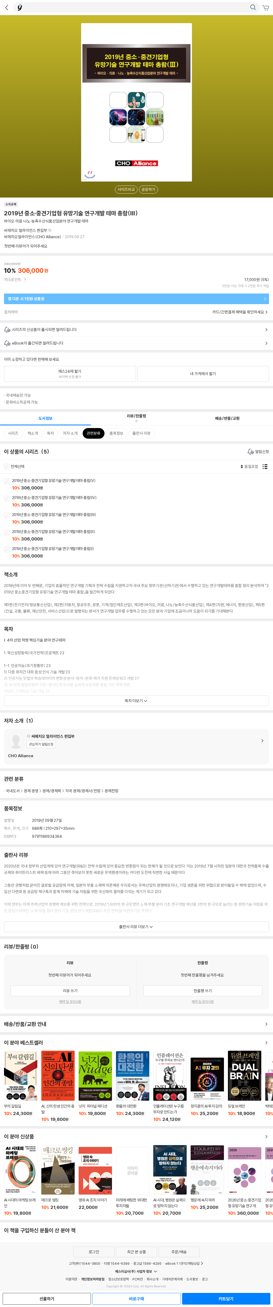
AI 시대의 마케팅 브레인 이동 (20, 1180)
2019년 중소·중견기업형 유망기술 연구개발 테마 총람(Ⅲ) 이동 (142, 518)
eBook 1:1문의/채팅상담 (182, 1263)
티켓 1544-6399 (117, 1263)
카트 (266, 8)
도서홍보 (192, 1279)
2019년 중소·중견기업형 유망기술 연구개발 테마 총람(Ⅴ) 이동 (142, 484)
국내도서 (13, 790)
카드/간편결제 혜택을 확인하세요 (238, 312)
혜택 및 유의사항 (70, 1001)
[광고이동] (253, 7)
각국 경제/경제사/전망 (83, 790)
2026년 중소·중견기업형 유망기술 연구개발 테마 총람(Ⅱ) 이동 (244, 1181)
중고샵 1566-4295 (147, 1263)
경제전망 (111, 790)
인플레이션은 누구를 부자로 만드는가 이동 (170, 1086)
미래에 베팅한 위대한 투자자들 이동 (132, 1181)
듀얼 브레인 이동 (244, 1086)
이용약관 (71, 1279)
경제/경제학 (51, 790)
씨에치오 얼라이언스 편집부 (25, 230)
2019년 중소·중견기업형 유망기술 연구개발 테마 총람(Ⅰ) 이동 (142, 552)
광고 (205, 1279)
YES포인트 (12, 279)
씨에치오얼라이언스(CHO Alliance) (32, 236)
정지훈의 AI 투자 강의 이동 (207, 1090)
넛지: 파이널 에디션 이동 (95, 1087)
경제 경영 (31, 790)
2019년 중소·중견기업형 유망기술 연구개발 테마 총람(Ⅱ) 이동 (142, 535)
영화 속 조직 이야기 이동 (95, 1181)
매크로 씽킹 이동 (58, 1181)
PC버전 (138, 1279)
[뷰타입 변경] (266, 466)
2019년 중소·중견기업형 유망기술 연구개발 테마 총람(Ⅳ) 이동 (142, 501)
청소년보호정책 (118, 1279)
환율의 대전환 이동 (132, 1086)
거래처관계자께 (172, 1279)
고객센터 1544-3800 (84, 1263)
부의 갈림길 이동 (20, 1086)
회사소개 (152, 1279)
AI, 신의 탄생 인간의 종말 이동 (58, 1086)
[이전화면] (6, 7)
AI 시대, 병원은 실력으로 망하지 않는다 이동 (170, 1180)
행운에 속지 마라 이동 (207, 1180)
